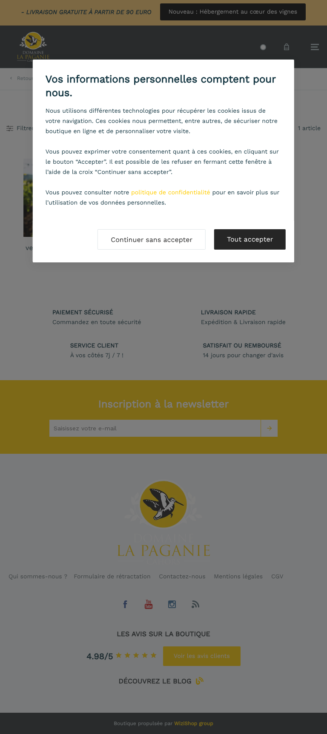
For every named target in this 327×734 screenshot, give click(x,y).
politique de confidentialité (170, 192)
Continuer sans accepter (151, 240)
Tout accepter (250, 239)
